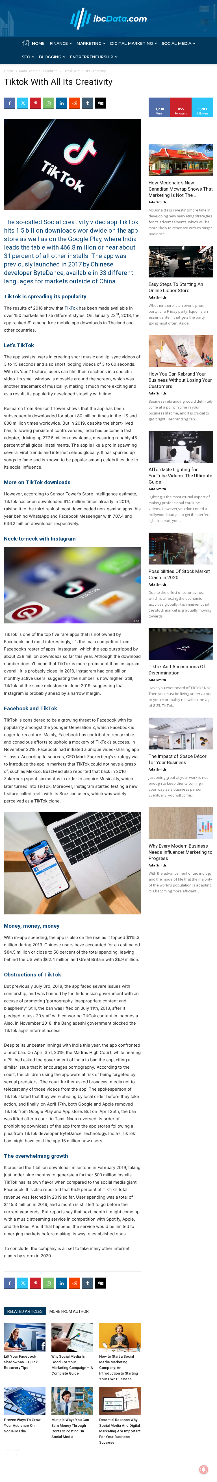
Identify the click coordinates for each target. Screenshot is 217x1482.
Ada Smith (157, 202)
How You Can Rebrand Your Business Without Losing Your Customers (180, 380)
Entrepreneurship (91, 56)
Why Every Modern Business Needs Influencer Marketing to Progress (180, 852)
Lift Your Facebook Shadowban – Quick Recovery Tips (21, 1362)
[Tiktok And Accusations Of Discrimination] (181, 644)
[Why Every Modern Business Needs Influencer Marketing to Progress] (181, 823)
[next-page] (16, 1453)
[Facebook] (9, 103)
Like (159, 100)
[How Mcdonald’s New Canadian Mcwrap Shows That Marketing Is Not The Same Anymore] (181, 160)
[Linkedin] (61, 103)
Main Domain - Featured (38, 71)
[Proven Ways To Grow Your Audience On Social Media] (24, 1401)
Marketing (89, 43)
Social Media (176, 43)
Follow (181, 100)
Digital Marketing (131, 43)
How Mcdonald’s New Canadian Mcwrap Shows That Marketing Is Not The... (181, 189)
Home (38, 43)
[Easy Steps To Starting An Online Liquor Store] (181, 262)
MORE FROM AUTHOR (69, 1311)
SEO (26, 56)
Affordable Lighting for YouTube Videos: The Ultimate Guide (180, 476)
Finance (59, 43)
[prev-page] (7, 1453)
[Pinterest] (35, 103)
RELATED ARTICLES (25, 1311)
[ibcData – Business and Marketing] (108, 18)
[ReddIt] (74, 103)
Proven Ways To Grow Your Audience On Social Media (22, 1425)
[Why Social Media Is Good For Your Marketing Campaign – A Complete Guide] (72, 1337)
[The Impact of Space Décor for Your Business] (181, 733)
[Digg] (100, 103)
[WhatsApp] (48, 103)
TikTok (71, 308)
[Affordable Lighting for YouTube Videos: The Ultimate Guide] (181, 447)
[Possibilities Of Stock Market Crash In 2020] (181, 548)
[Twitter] (22, 103)
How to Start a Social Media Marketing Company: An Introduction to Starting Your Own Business (118, 1367)
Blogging (50, 56)
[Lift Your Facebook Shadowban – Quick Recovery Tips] (24, 1337)
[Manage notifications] (203, 1469)
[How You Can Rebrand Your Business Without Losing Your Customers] (181, 351)
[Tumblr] (87, 103)
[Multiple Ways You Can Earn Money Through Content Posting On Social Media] (72, 1401)
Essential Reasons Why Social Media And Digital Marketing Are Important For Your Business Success (119, 1431)
